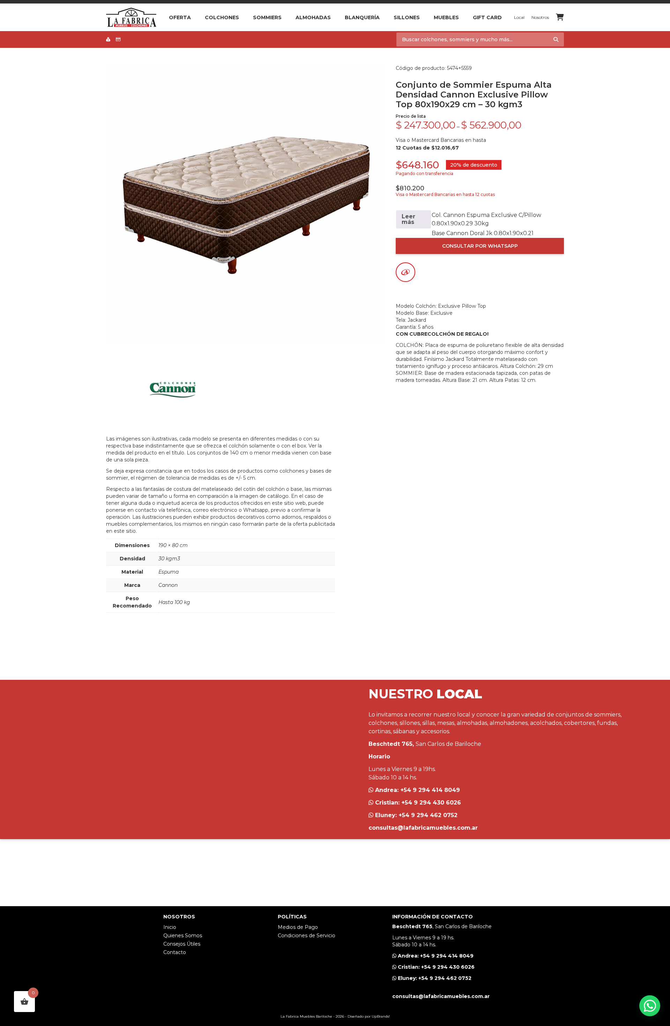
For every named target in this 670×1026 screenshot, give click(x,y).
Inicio (169, 927)
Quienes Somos (182, 935)
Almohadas (313, 17)
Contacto (174, 952)
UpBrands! (381, 1016)
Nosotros (540, 17)
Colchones (222, 17)
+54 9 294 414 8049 (430, 790)
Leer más (408, 219)
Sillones (407, 17)
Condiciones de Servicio (306, 935)
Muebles (446, 17)
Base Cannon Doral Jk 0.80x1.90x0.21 (483, 233)
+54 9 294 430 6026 (431, 802)
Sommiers (267, 17)
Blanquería (362, 17)
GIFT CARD (487, 17)
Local (519, 17)
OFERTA (180, 17)
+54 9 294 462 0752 (428, 815)
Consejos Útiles (181, 944)
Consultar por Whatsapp (480, 246)
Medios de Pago (298, 927)
